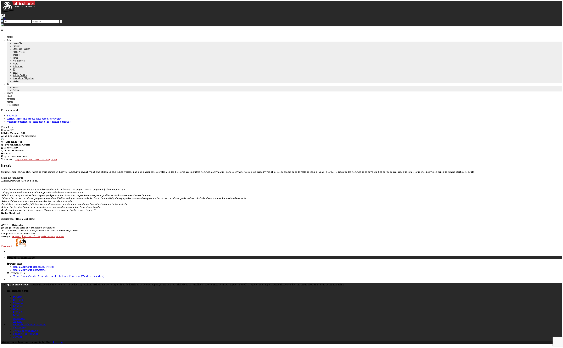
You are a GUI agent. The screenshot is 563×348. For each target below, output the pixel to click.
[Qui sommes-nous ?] (2, 24)
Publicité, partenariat (25, 333)
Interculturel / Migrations (23, 78)
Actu (9, 40)
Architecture (18, 66)
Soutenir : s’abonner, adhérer (29, 324)
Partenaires (20, 327)
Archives (57, 342)
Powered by (8, 245)
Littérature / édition (21, 48)
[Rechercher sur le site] (3, 15)
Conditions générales (25, 330)
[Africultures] (18, 12)
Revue (9, 95)
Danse (15, 57)
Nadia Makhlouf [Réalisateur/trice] (33, 266)
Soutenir (12, 115)
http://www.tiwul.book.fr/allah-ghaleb (36, 159)
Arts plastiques (19, 60)
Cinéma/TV (17, 43)
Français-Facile (13, 104)
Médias (16, 81)
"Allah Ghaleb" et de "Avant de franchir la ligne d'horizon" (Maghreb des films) (58, 276)
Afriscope (11, 98)
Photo (15, 63)
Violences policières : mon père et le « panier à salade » (39, 121)
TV (8, 84)
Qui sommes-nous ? (18, 284)
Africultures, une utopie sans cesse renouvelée (34, 118)
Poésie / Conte (19, 51)
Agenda (10, 101)
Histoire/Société (20, 75)
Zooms (10, 92)
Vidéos (15, 87)
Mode (15, 72)
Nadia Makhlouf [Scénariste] (29, 269)
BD (14, 69)
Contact (17, 336)
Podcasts (16, 90)
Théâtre (16, 54)
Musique (16, 45)
